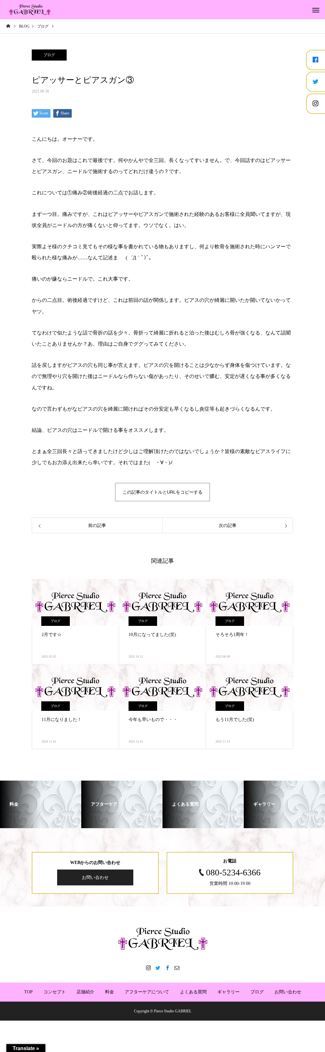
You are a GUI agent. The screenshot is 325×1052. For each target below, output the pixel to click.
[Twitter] (158, 967)
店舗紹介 (85, 992)
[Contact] (177, 967)
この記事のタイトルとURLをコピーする (162, 492)
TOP (28, 992)
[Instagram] (148, 967)
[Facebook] (167, 967)
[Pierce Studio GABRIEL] (30, 9)
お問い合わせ (95, 877)
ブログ (49, 55)
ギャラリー (228, 992)
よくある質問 (193, 992)
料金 (109, 992)
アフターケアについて (147, 992)
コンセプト (54, 992)
